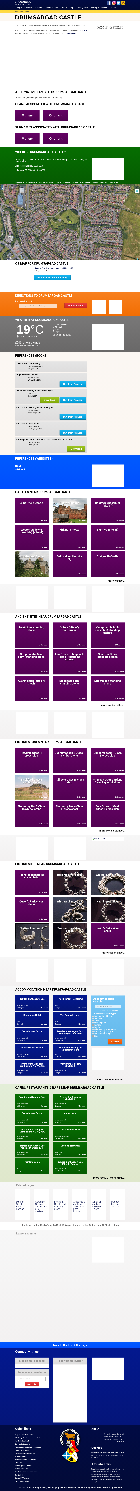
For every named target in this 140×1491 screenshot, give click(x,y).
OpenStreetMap (64, 182)
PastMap (93, 182)
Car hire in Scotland (22, 1444)
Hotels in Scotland (22, 1441)
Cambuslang (61, 159)
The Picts (18, 1463)
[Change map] (137, 191)
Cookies (96, 1447)
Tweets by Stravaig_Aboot (61, 1366)
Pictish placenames (22, 1469)
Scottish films (20, 1475)
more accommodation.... (111, 1079)
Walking (94, 8)
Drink (63, 8)
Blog (18, 8)
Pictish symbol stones (23, 1466)
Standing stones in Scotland (25, 1459)
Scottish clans (20, 1456)
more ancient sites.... (113, 705)
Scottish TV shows (22, 1478)
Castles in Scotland (22, 1450)
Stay (71, 8)
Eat (56, 8)
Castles (27, 8)
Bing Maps (19, 182)
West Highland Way (22, 1481)
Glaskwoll (83, 30)
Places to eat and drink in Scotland (28, 1447)
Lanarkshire (20, 161)
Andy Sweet (40, 1487)
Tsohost (118, 1487)
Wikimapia (113, 182)
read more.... (121, 1441)
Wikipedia (20, 469)
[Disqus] (51, 1263)
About (95, 1429)
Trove (18, 466)
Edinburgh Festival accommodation (28, 1438)
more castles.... (116, 580)
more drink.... (117, 1177)
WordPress (96, 1487)
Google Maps (31, 182)
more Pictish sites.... (113, 952)
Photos (104, 8)
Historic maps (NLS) (47, 182)
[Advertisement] (107, 599)
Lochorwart (71, 33)
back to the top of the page (70, 1345)
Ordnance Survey (80, 182)
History (38, 8)
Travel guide (82, 8)
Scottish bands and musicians (26, 1472)
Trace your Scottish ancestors (26, 1453)
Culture (48, 8)
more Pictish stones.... (112, 830)
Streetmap (102, 182)
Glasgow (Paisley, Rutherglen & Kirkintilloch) (53, 268)
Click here (118, 1455)
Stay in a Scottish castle (24, 1435)
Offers (113, 8)
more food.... (100, 1177)
